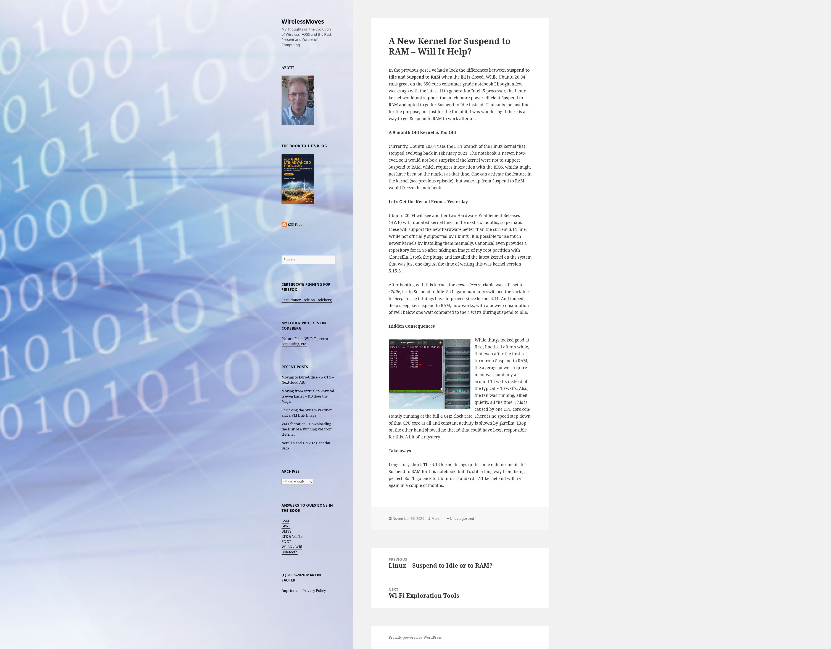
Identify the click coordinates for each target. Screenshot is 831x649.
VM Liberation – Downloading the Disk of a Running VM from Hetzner (307, 429)
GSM (285, 521)
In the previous (404, 70)
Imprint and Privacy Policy (304, 590)
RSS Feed (295, 224)
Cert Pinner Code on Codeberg (307, 300)
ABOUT (288, 67)
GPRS (286, 526)
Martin (437, 518)
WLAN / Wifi (292, 546)
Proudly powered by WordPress (415, 637)
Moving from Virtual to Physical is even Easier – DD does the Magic (308, 396)
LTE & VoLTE (292, 536)
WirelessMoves (303, 21)
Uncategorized (462, 518)
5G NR (287, 541)
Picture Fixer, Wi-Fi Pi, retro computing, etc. (305, 341)
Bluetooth (290, 552)
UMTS (286, 531)
